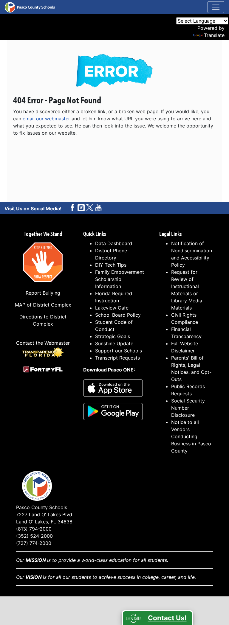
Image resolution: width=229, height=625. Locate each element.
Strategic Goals (112, 336)
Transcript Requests (117, 358)
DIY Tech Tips (110, 265)
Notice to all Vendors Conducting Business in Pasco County (191, 436)
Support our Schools (118, 351)
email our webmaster (46, 119)
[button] (157, 617)
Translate (214, 35)
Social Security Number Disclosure (188, 408)
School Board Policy (118, 315)
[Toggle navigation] (216, 7)
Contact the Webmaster (43, 343)
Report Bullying (43, 293)
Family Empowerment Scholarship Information (119, 279)
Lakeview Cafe (112, 308)
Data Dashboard (113, 243)
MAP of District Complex (43, 305)
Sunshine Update (114, 343)
